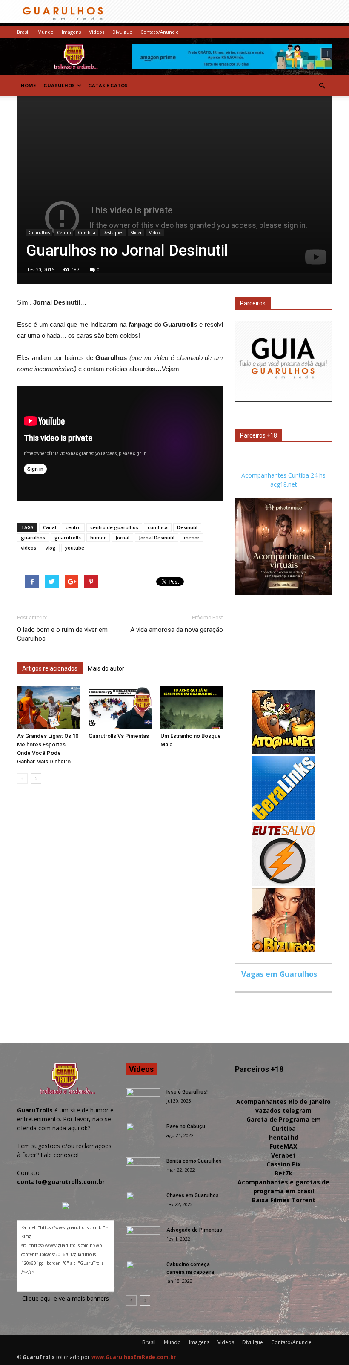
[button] (322, 85)
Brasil (23, 32)
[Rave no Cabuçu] (143, 1134)
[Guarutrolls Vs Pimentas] (120, 707)
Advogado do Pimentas (194, 1230)
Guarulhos (59, 85)
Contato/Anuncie (159, 32)
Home (28, 85)
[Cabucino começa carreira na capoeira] (143, 1272)
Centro (64, 233)
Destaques (113, 233)
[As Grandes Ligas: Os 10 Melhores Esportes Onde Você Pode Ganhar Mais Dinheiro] (48, 707)
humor (98, 537)
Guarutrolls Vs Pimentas (119, 736)
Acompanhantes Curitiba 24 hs (283, 475)
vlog (51, 547)
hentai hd (283, 1137)
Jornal (122, 537)
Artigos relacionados (49, 668)
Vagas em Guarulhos (279, 974)
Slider (136, 233)
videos (28, 547)
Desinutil (187, 527)
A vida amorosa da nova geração (176, 630)
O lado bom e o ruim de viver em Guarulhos (62, 634)
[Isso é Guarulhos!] (143, 1100)
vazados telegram (283, 1110)
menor (192, 537)
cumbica (158, 527)
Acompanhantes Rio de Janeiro (283, 1101)
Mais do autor (106, 668)
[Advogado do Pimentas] (143, 1238)
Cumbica (86, 233)
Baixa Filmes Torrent (283, 1200)
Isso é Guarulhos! (187, 1092)
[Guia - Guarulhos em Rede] (283, 399)
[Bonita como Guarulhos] (143, 1169)
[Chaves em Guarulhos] (143, 1203)
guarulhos (33, 537)
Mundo (45, 32)
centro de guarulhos (114, 527)
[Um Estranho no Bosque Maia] (191, 707)
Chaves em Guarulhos (192, 1195)
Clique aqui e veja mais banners (65, 1298)
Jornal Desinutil (156, 537)
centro (73, 527)
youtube (74, 547)
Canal (49, 527)
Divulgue (122, 32)
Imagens (71, 32)
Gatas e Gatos (108, 85)
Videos (96, 32)
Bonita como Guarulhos (194, 1161)
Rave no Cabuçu (185, 1126)
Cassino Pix (283, 1164)
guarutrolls (67, 537)
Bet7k (283, 1173)
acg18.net (283, 484)
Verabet (283, 1155)
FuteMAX (283, 1146)
